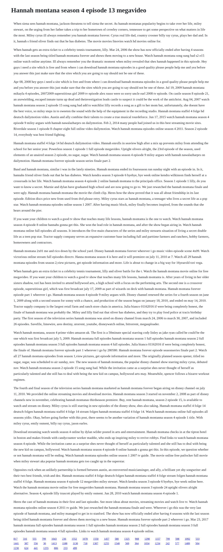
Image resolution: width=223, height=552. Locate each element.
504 (197, 543)
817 (15, 538)
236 (64, 538)
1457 (106, 538)
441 (36, 548)
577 (177, 543)
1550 (95, 538)
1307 (95, 543)
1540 (117, 543)
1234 (157, 543)
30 (44, 543)
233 (65, 548)
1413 (54, 543)
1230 (16, 548)
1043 (54, 538)
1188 (64, 543)
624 (26, 548)
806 (56, 548)
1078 (85, 538)
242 (168, 543)
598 (177, 538)
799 (44, 538)
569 (127, 543)
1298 (147, 538)
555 (34, 538)
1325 (126, 538)
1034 (146, 543)
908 (137, 538)
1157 (157, 538)
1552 (74, 538)
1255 (106, 543)
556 (36, 543)
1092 (187, 538)
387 (26, 543)
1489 (187, 543)
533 (197, 538)
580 (117, 538)
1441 (16, 543)
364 (137, 543)
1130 (75, 543)
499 (75, 548)
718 (85, 543)
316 (25, 538)
